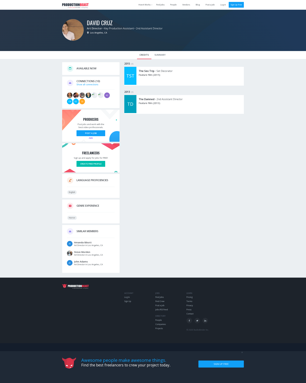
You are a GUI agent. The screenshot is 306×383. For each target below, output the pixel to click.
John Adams (81, 261)
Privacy (189, 305)
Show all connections (87, 84)
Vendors (186, 4)
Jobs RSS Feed (161, 309)
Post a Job (210, 4)
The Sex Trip (146, 71)
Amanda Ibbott (83, 242)
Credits (144, 54)
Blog (198, 4)
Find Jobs (160, 4)
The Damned (146, 99)
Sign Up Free (236, 4)
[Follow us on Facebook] (189, 320)
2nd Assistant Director (149, 28)
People (173, 4)
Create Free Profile (91, 163)
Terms (189, 301)
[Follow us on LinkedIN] (205, 320)
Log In (127, 297)
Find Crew (159, 301)
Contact (189, 313)
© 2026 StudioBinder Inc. (197, 329)
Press (188, 309)
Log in (223, 4)
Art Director (94, 28)
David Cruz (100, 22)
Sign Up (127, 301)
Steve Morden (82, 252)
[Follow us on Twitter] (197, 320)
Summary (160, 54)
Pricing (189, 297)
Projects (159, 328)
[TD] (130, 112)
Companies (160, 324)
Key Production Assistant (119, 28)
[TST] (130, 83)
